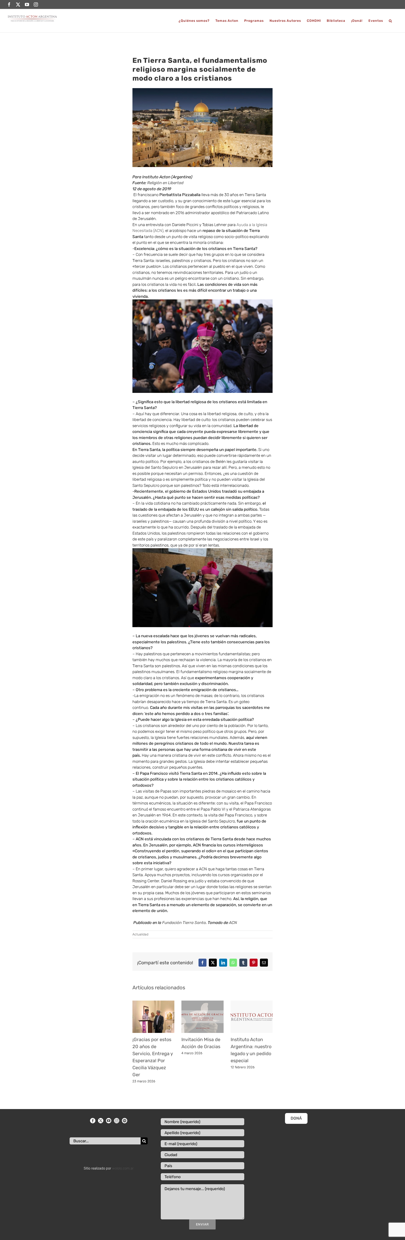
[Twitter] (100, 1120)
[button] (390, 20)
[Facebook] (92, 1120)
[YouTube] (108, 1120)
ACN (232, 922)
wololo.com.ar (123, 1168)
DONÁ (296, 1118)
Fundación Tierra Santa (184, 922)
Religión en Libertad (165, 182)
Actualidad (140, 934)
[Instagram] (116, 1120)
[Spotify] (124, 1120)
